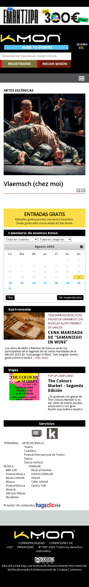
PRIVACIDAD (25, 547)
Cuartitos (30, 451)
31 (10, 288)
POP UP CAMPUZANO (60, 376)
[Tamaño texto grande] (83, 190)
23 (78, 277)
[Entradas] (52, 438)
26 (33, 283)
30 (78, 283)
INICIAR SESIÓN (54, 64)
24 (10, 283)
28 (56, 283)
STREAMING (11, 443)
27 (45, 283)
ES (81, 48)
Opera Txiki (38, 486)
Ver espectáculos (70, 297)
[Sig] (81, 246)
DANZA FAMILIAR (42, 474)
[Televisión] (36, 438)
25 (22, 283)
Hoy (10, 297)
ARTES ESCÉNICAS (33, 443)
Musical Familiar (41, 470)
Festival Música (15, 474)
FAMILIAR (35, 466)
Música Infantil (15, 478)
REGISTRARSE (19, 64)
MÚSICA (9, 466)
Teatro (28, 447)
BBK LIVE (11, 470)
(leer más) (41, 357)
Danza (28, 458)
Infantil (35, 478)
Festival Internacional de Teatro (44, 455)
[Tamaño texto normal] (78, 190)
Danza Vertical (33, 462)
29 (67, 283)
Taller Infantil (39, 482)
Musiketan (12, 497)
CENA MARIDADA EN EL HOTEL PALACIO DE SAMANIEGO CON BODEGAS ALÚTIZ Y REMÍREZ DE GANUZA (65, 321)
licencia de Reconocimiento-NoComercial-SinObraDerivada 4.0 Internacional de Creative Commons (47, 568)
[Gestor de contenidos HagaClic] (48, 505)
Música (10, 482)
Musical (11, 489)
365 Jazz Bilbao (16, 493)
